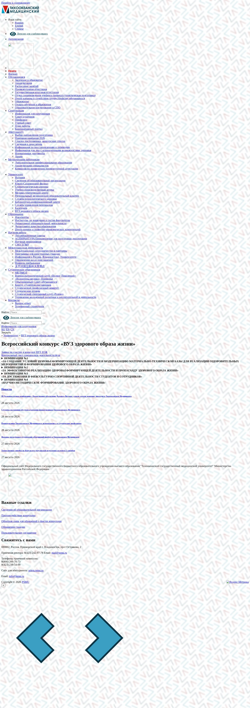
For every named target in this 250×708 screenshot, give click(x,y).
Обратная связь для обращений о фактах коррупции (31, 521)
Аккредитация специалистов (32, 165)
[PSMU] (20, 13)
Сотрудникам (16, 110)
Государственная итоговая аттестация (37, 92)
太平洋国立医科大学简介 (30, 266)
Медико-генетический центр (31, 192)
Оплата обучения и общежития (33, 104)
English (19, 25)
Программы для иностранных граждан (37, 253)
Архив (19, 156)
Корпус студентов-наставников (33, 284)
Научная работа (17, 232)
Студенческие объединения (24, 269)
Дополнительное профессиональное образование (43, 162)
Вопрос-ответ (23, 303)
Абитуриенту (16, 132)
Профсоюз (21, 119)
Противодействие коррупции (18, 515)
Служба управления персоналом (34, 205)
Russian (19, 22)
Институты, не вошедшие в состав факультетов (42, 220)
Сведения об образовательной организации (40, 180)
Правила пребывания (27, 263)
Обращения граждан (13, 527)
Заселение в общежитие (29, 80)
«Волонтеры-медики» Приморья (34, 278)
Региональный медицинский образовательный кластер (47, 195)
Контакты (14, 300)
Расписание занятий (26, 86)
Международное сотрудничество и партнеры (41, 250)
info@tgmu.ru (16, 576)
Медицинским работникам (23, 159)
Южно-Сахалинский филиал (31, 183)
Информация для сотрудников (32, 113)
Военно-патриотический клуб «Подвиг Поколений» (45, 275)
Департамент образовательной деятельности (40, 223)
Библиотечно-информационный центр (37, 201)
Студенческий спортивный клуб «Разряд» (39, 294)
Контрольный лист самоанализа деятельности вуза (30, 355)
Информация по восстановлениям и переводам (42, 147)
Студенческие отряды (27, 291)
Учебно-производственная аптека (34, 189)
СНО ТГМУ (22, 244)
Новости (6, 389)
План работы (22, 125)
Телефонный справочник (29, 306)
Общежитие (22, 101)
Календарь (21, 208)
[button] (35, 688)
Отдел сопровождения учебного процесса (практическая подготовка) (55, 95)
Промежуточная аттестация (31, 89)
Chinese (19, 28)
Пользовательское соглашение (18, 532)
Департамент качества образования (35, 226)
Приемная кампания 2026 (30, 138)
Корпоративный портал (29, 128)
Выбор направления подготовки (34, 135)
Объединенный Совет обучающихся (36, 281)
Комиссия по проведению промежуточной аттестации (46, 168)
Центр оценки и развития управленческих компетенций (47, 229)
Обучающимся (16, 77)
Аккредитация (23, 83)
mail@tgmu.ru (59, 552)
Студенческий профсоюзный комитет (37, 288)
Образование (15, 214)
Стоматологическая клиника (31, 186)
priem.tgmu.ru (36, 570)
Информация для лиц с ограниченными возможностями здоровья (53, 150)
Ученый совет (23, 122)
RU (3, 329)
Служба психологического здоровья (36, 198)
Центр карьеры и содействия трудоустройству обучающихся (50, 98)
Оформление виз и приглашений (34, 260)
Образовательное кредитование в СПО (37, 107)
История (20, 177)
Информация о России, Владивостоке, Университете (45, 256)
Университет (15, 174)
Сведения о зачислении (28, 144)
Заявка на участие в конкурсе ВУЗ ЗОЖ (24, 352)
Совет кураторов (25, 116)
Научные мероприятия (28, 241)
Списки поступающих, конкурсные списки (40, 141)
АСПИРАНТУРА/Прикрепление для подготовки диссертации (51, 238)
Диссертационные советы (30, 235)
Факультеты (22, 217)
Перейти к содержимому (15, 2)
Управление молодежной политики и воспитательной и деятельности (55, 297)
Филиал (12, 73)
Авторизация (15, 39)
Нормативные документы (30, 153)
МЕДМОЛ (21, 272)
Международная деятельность (25, 247)
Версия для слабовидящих (32, 33)
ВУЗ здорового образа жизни (32, 211)
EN (8, 329)
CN (12, 329)
